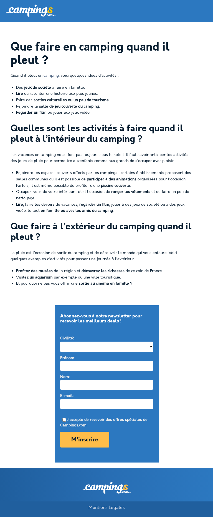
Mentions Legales (106, 507)
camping (51, 75)
